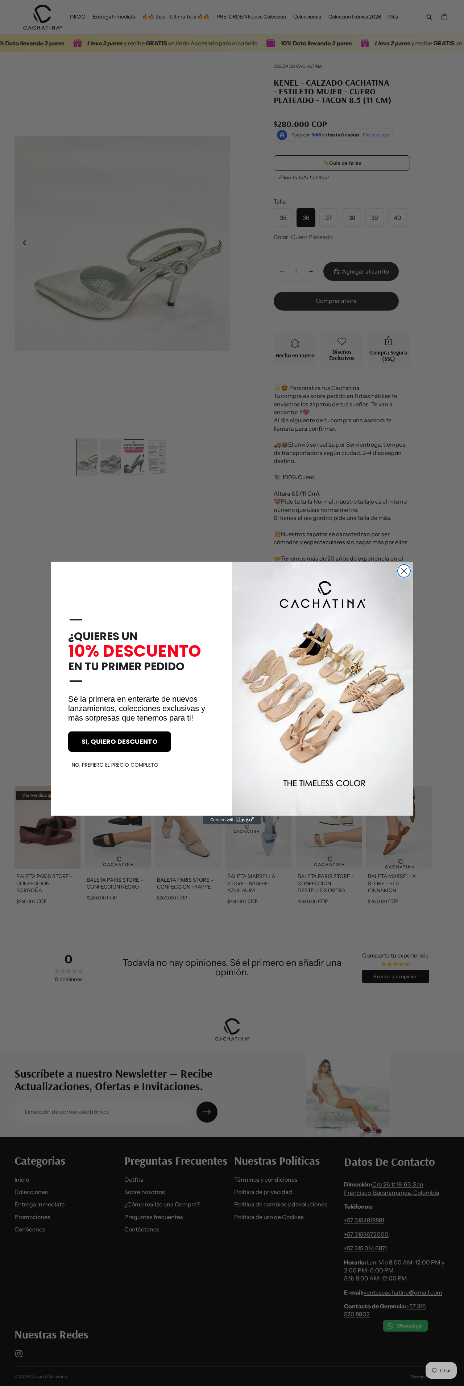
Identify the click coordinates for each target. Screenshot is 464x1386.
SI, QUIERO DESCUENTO (120, 741)
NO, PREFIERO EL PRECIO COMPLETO (115, 764)
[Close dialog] (404, 571)
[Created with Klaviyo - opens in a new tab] (232, 820)
